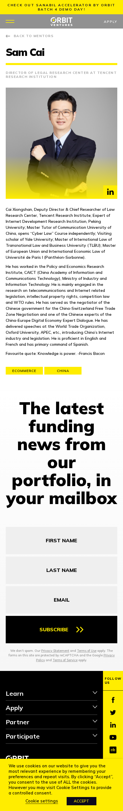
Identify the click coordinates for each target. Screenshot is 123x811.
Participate (23, 736)
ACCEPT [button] (81, 801)
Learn (14, 693)
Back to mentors (33, 36)
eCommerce (24, 371)
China (63, 371)
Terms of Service (65, 660)
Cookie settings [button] (41, 801)
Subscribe (53, 629)
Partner (17, 722)
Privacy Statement (55, 651)
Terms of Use (86, 651)
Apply (110, 21)
